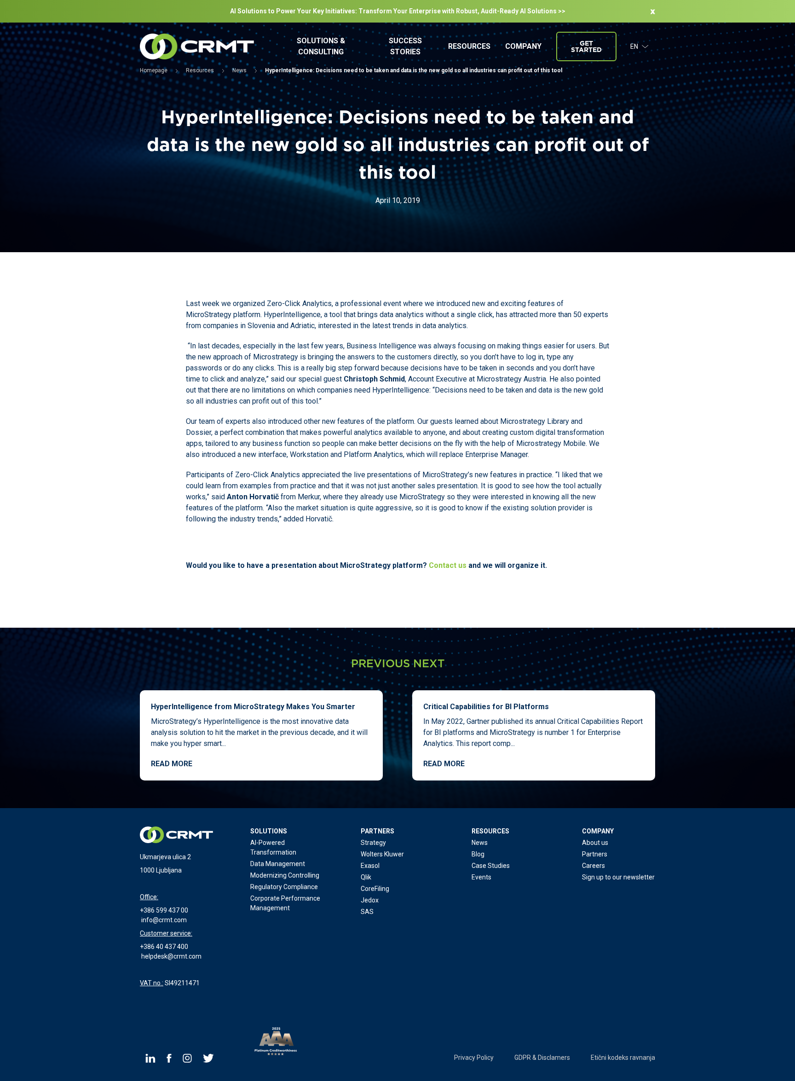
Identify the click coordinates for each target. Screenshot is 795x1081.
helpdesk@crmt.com (171, 956)
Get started (586, 46)
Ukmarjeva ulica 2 (165, 857)
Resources (469, 46)
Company (523, 46)
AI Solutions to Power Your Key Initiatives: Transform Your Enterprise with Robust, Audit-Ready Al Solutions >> (397, 11)
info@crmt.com (164, 920)
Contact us (448, 565)
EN (634, 46)
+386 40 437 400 (164, 946)
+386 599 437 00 (164, 910)
